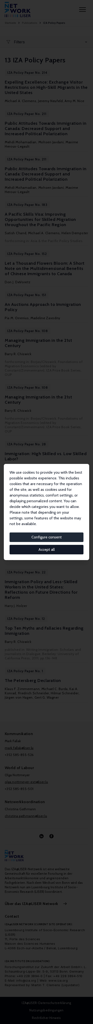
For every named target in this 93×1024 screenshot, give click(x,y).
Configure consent (46, 537)
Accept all (46, 549)
